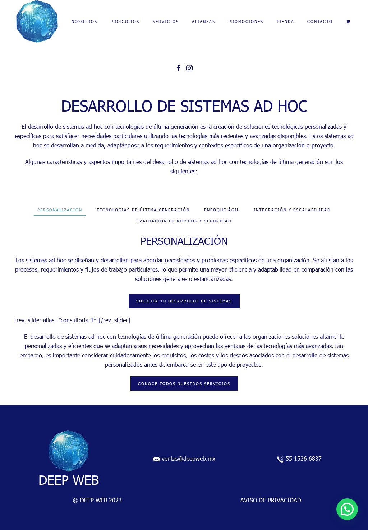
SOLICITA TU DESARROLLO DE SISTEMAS (184, 301)
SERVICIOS (166, 21)
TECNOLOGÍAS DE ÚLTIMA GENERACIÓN (143, 209)
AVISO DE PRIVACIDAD (270, 500)
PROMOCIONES (246, 21)
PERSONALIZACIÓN (59, 209)
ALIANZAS (203, 21)
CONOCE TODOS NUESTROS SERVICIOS (184, 383)
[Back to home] (37, 21)
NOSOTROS (84, 21)
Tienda (285, 21)
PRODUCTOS (125, 21)
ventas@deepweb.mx (188, 458)
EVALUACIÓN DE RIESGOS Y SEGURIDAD (184, 221)
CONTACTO (320, 21)
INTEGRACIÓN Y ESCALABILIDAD (292, 209)
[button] (347, 509)
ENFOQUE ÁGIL (221, 209)
